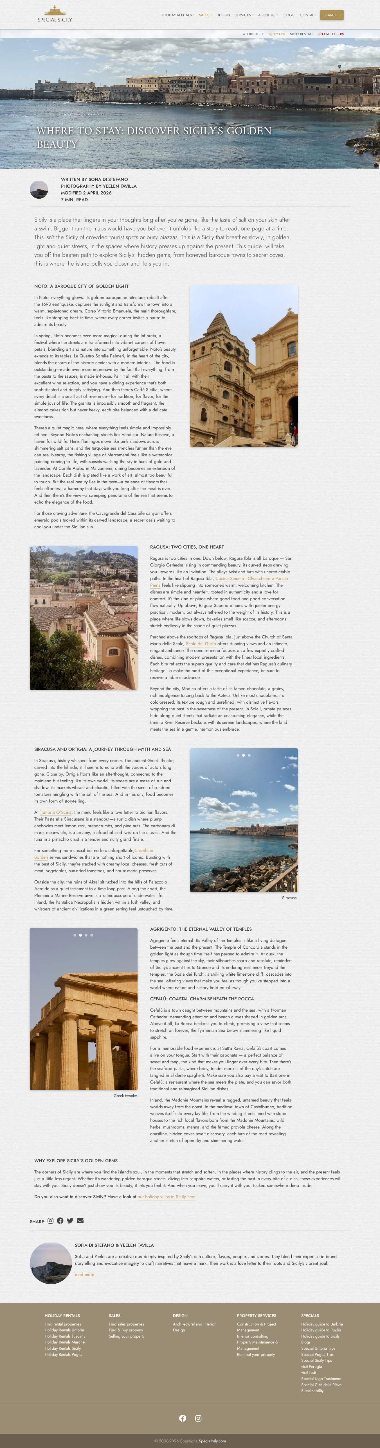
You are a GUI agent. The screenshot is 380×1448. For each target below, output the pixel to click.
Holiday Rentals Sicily (63, 1348)
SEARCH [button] (330, 15)
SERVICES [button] (243, 15)
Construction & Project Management (256, 1327)
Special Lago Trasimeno (321, 1378)
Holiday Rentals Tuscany (65, 1336)
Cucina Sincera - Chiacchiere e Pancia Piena (219, 581)
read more (84, 1274)
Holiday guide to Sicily (320, 1336)
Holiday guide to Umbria (322, 1324)
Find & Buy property (126, 1330)
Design (223, 15)
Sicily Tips (277, 34)
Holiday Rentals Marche (65, 1342)
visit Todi (308, 1372)
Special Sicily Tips (316, 1360)
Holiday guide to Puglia (321, 1330)
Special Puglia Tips (317, 1354)
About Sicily (253, 34)
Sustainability (312, 1390)
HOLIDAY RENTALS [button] (176, 15)
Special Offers (331, 34)
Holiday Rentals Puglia (63, 1354)
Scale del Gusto (201, 643)
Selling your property (126, 1336)
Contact (308, 15)
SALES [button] (204, 15)
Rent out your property (256, 1354)
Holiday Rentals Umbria (64, 1330)
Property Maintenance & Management (257, 1345)
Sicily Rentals (302, 34)
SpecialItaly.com (212, 1441)
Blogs (288, 15)
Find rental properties (63, 1324)
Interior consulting (252, 1336)
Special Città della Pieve (321, 1385)
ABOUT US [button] (266, 15)
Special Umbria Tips (318, 1348)
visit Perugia (311, 1366)
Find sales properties (126, 1324)
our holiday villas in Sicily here (166, 1196)
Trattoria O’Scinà (55, 812)
